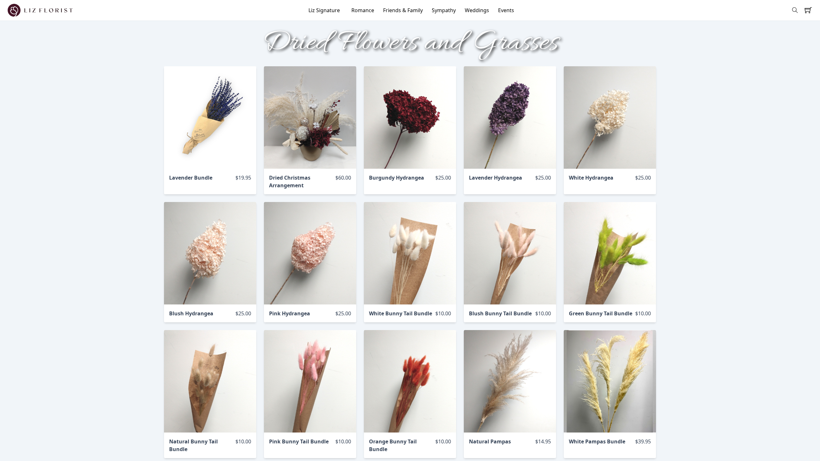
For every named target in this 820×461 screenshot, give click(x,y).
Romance (362, 10)
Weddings (477, 10)
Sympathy (444, 10)
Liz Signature (324, 10)
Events (506, 10)
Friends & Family (403, 10)
